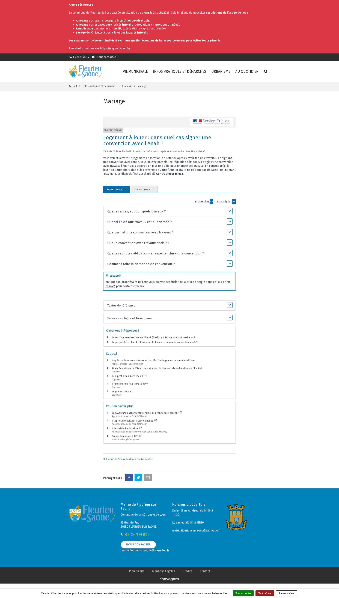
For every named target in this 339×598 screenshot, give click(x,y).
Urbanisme (220, 71)
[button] (169, 211)
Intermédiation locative (125, 428)
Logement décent (122, 391)
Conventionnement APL (125, 436)
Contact (205, 571)
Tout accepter (243, 593)
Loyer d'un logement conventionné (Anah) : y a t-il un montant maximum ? (153, 337)
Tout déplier (224, 201)
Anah (135, 162)
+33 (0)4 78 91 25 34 (137, 534)
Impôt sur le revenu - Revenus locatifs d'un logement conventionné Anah (153, 360)
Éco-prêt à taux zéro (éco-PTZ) (129, 376)
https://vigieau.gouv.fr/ (115, 48)
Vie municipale (135, 71)
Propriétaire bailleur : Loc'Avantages (133, 420)
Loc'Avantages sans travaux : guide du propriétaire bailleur (145, 412)
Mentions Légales (163, 571)
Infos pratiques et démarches (179, 71)
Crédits (187, 571)
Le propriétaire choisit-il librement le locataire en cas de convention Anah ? (155, 342)
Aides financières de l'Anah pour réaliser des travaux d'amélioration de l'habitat (157, 368)
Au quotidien (247, 71)
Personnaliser (287, 593)
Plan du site (136, 571)
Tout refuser (265, 593)
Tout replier (202, 201)
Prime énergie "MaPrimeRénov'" (130, 383)
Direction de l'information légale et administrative (129, 459)
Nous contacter (106, 57)
